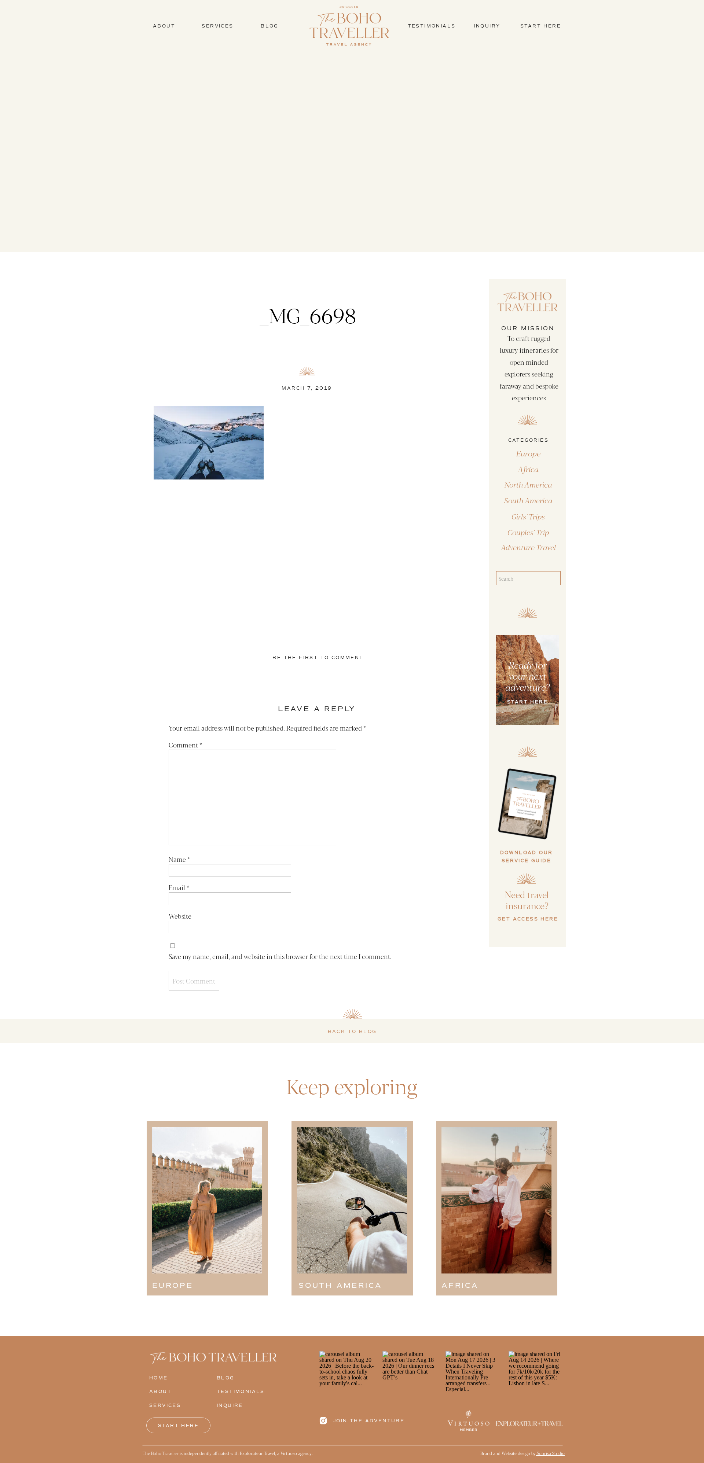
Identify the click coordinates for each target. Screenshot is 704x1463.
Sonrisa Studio (550, 1453)
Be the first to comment (317, 658)
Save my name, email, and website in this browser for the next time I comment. (280, 956)
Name (179, 859)
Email (179, 887)
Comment (185, 744)
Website (180, 915)
